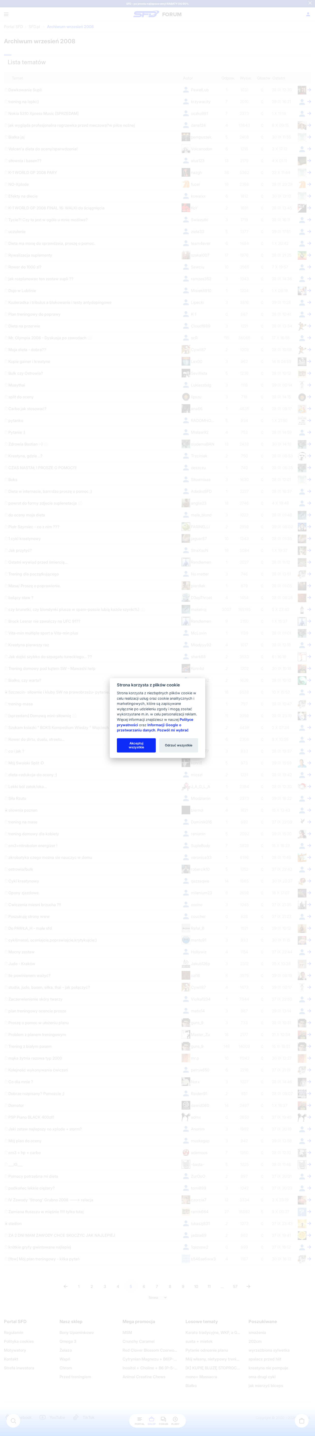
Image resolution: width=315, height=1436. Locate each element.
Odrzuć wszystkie (178, 745)
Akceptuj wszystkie (136, 745)
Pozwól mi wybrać (173, 730)
